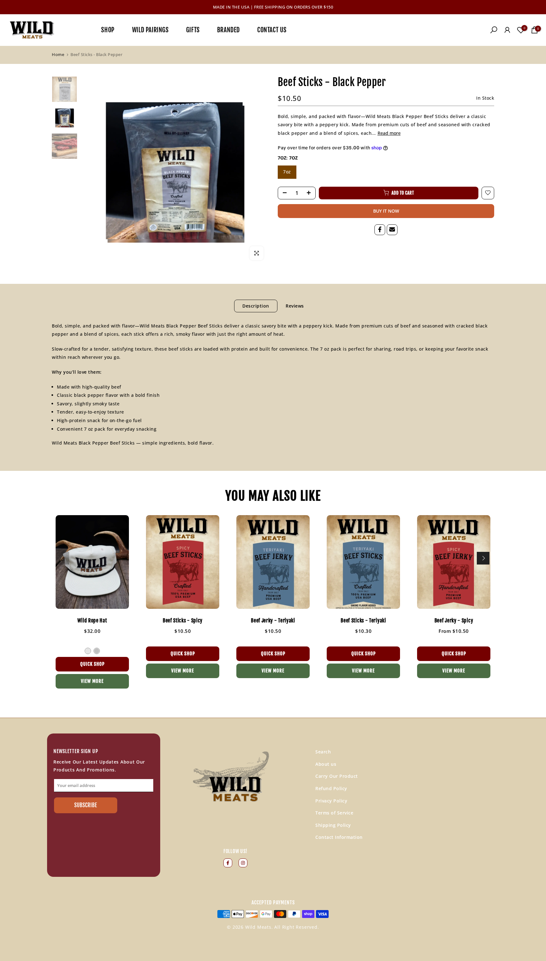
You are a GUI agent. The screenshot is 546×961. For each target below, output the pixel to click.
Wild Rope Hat (92, 621)
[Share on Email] (392, 229)
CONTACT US (272, 30)
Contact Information (339, 837)
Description (255, 306)
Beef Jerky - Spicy (453, 621)
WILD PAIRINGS (150, 30)
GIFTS (193, 30)
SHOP (107, 30)
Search (323, 752)
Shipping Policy (333, 825)
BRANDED (228, 30)
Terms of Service (334, 813)
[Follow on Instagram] (243, 862)
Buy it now (386, 211)
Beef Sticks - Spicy (183, 621)
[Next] (483, 558)
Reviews (295, 306)
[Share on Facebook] (379, 229)
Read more (389, 133)
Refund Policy (331, 788)
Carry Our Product (336, 776)
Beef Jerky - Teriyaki (273, 621)
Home (58, 54)
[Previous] (63, 558)
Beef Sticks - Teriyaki (363, 621)
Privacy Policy (331, 801)
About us (325, 764)
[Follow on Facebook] (227, 862)
